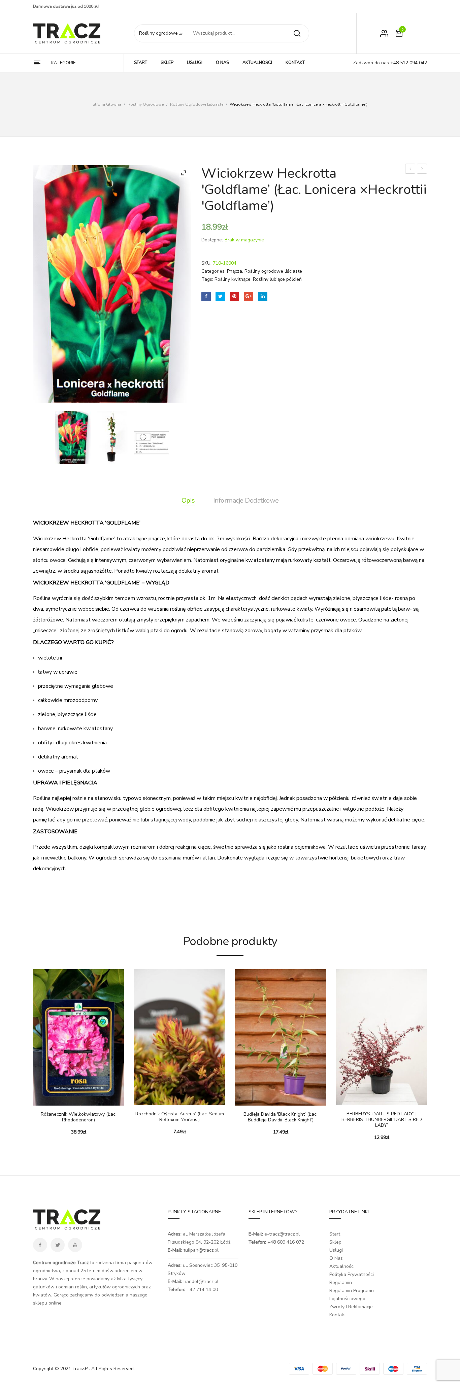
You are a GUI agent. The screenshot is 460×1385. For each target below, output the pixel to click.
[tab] (188, 500)
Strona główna (107, 104)
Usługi (336, 1250)
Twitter (58, 1245)
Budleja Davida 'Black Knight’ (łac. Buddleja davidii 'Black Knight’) (280, 1117)
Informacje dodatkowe (246, 500)
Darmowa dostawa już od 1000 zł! (66, 6)
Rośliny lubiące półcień (277, 279)
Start (334, 1234)
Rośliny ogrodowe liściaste (196, 104)
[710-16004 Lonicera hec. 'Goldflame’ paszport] (151, 442)
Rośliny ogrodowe (146, 104)
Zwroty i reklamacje (351, 1307)
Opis (188, 500)
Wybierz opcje (41, 1099)
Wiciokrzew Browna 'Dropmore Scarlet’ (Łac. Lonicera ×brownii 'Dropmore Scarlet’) (422, 169)
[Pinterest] (234, 296)
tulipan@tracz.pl (201, 1250)
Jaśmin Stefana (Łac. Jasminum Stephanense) (410, 169)
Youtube (75, 1245)
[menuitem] (140, 63)
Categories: (213, 271)
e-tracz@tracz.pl (282, 1234)
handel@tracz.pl (201, 1281)
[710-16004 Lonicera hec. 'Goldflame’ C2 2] (73, 437)
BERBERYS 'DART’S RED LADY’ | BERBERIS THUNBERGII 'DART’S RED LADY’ (381, 1119)
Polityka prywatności (351, 1274)
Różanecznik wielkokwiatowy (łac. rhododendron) (79, 1117)
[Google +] (248, 296)
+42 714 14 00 (202, 1289)
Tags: (207, 279)
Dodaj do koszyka (142, 1098)
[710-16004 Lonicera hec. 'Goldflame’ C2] (112, 437)
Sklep (335, 1242)
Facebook (40, 1245)
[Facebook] (206, 296)
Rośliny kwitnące (233, 279)
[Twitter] (220, 296)
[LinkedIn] (262, 296)
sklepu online (47, 1303)
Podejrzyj (58, 1099)
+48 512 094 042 (408, 63)
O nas (336, 1258)
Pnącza (234, 271)
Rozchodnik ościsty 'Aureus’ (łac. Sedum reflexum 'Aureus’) (179, 1117)
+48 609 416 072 (285, 1242)
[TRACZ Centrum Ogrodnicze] (66, 33)
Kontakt (337, 1315)
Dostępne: (212, 240)
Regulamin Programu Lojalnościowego (351, 1294)
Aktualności (342, 1266)
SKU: (206, 263)
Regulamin (340, 1282)
